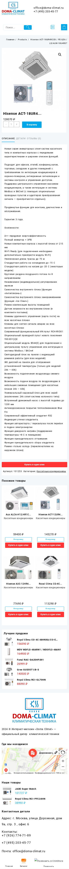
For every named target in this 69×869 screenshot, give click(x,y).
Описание (8, 138)
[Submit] (27, 27)
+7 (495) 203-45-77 (46, 11)
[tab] (9, 138)
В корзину (32, 124)
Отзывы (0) (34, 138)
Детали (21, 138)
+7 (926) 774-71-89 (16, 835)
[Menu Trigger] (52, 27)
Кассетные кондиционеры (51, 471)
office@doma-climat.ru (49, 7)
